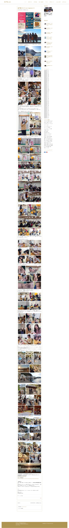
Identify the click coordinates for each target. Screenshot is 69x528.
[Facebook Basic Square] (44, 152)
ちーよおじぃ (50, 122)
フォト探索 (50, 128)
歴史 (48, 140)
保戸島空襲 (50, 136)
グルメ (32, 490)
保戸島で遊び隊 (46, 131)
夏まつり (50, 137)
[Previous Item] (45, 9)
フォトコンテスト (46, 128)
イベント (25, 490)
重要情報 (52, 145)
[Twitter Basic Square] (45, 152)
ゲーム (51, 126)
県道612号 (45, 142)
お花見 (47, 122)
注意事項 (51, 140)
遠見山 (49, 145)
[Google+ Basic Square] (46, 152)
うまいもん (29, 490)
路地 (47, 145)
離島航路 (48, 146)
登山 (51, 141)
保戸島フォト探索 (46, 136)
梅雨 (47, 140)
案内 (44, 140)
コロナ (45, 127)
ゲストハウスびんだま (47, 126)
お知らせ (45, 122)
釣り (44, 146)
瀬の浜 (48, 141)
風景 (50, 146)
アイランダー (51, 123)
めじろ (48, 123)
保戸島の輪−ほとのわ (21, 490)
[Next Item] (51, 9)
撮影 (34, 490)
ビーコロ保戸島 (48, 127)
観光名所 (45, 145)
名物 (47, 137)
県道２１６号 (49, 142)
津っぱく (45, 141)
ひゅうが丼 (36, 490)
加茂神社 (45, 137)
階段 (46, 146)
